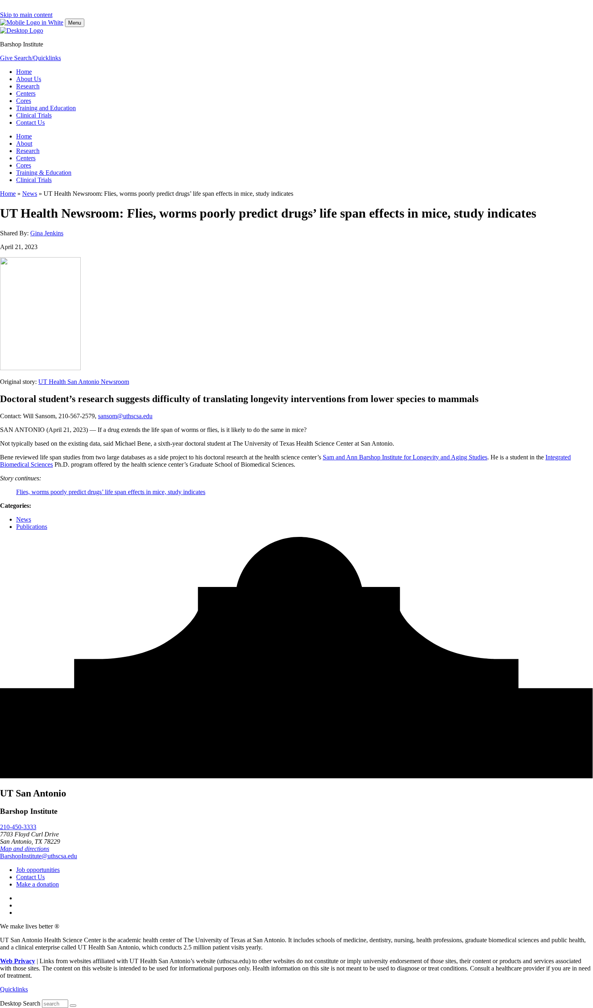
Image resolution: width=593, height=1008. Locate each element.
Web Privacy (17, 961)
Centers (25, 93)
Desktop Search (20, 1003)
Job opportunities (38, 869)
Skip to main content (26, 14)
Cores (23, 100)
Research (28, 86)
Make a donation (37, 884)
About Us (28, 78)
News (29, 193)
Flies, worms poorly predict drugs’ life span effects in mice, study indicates (110, 491)
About (24, 143)
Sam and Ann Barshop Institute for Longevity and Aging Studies (405, 457)
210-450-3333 (18, 827)
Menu (74, 23)
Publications (31, 526)
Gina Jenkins (46, 233)
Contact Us (30, 122)
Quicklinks (14, 989)
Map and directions (24, 848)
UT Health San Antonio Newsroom (83, 381)
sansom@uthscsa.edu (125, 416)
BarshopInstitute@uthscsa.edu (38, 856)
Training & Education (43, 172)
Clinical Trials (34, 115)
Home (24, 71)
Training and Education (46, 108)
